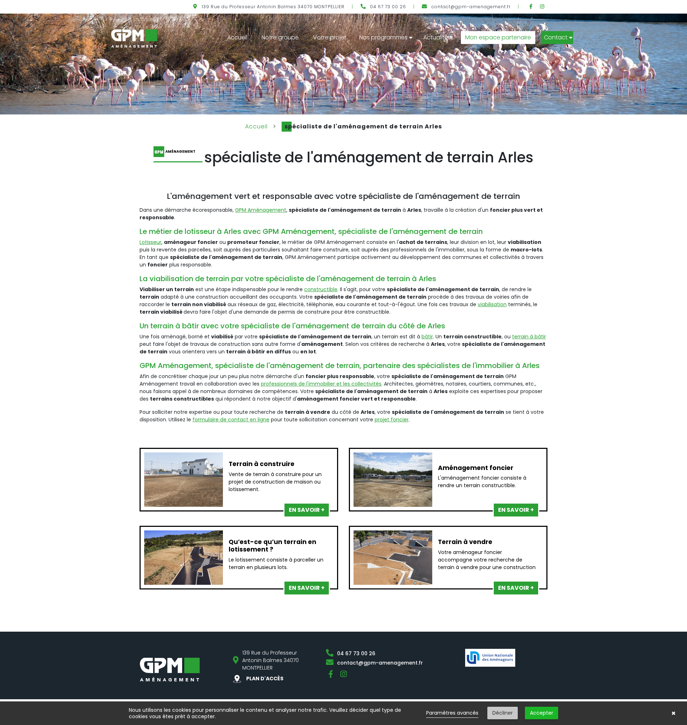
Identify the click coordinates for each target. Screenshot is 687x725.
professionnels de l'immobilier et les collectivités (321, 383)
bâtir (427, 336)
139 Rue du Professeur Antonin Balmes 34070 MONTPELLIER (273, 7)
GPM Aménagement (260, 210)
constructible (320, 289)
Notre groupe (280, 37)
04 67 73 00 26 (388, 7)
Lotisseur (150, 242)
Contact (555, 37)
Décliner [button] (502, 712)
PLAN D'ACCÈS (264, 678)
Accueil (237, 37)
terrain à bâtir (529, 336)
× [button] (673, 713)
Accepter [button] (541, 712)
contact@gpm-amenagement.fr (471, 7)
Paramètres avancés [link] (452, 712)
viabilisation (492, 304)
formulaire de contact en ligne (231, 419)
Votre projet (329, 37)
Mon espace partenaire (498, 37)
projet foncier (392, 419)
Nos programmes (383, 37)
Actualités (437, 37)
